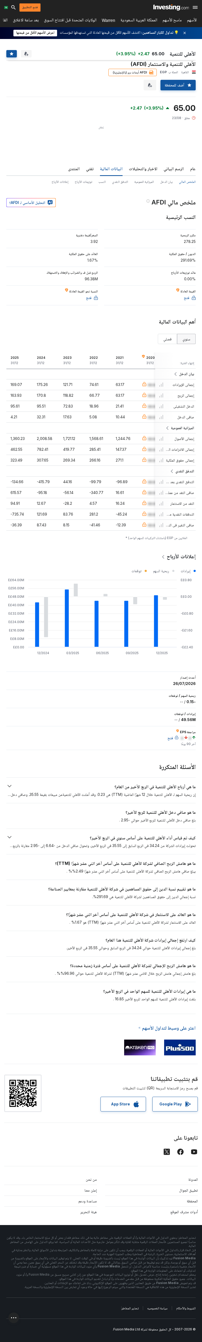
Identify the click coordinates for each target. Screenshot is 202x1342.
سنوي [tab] (186, 339)
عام (193, 168)
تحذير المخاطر (130, 1308)
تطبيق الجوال (188, 1190)
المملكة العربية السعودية (138, 21)
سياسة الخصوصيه (157, 1308)
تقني (90, 168)
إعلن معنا (90, 1190)
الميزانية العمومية (144, 182)
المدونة (193, 1179)
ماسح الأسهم (172, 21)
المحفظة (192, 1201)
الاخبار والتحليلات (143, 168)
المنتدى (74, 168)
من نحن (91, 1179)
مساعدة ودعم (87, 1201)
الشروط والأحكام (186, 1308)
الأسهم (192, 21)
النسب (102, 182)
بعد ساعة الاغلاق (26, 21)
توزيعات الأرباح (83, 182)
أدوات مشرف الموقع (184, 1211)
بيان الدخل (166, 182)
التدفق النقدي (120, 182)
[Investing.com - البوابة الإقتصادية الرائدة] (171, 7)
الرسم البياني (174, 168)
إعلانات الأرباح (60, 182)
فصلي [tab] (167, 339)
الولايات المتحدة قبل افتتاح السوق (70, 21)
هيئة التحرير (88, 1211)
